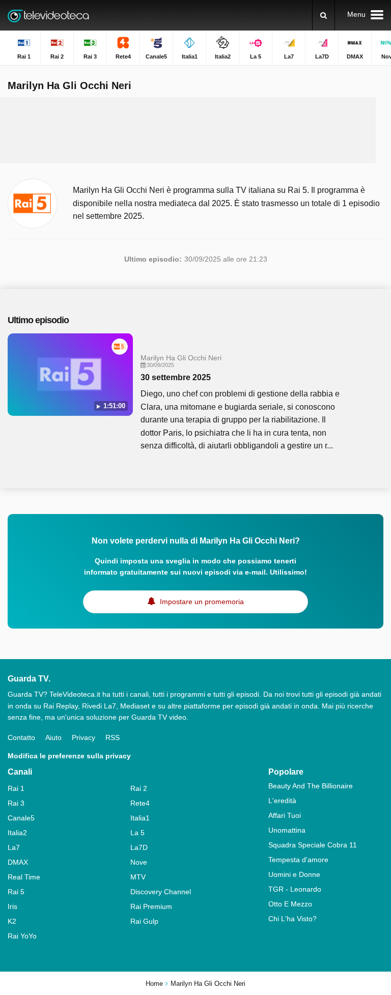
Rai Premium (151, 906)
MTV (138, 877)
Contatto (21, 737)
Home (154, 983)
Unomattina (286, 830)
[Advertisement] (195, 130)
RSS (112, 737)
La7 (14, 847)
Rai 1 (16, 788)
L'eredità (282, 801)
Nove (138, 862)
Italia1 (140, 818)
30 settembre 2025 (176, 377)
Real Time (24, 877)
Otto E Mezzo (290, 904)
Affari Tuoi (284, 815)
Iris (12, 906)
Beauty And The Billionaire (310, 786)
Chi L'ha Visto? (292, 919)
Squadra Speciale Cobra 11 (312, 845)
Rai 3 (16, 803)
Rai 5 (16, 892)
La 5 (137, 833)
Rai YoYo (22, 936)
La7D (139, 847)
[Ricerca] (323, 15)
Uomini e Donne (294, 874)
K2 (12, 921)
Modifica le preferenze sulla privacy (69, 756)
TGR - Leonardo (294, 889)
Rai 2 (138, 788)
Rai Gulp (144, 921)
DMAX (18, 862)
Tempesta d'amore (298, 860)
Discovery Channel (160, 892)
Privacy (83, 737)
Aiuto (53, 737)
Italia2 (17, 833)
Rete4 (140, 803)
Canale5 (21, 818)
